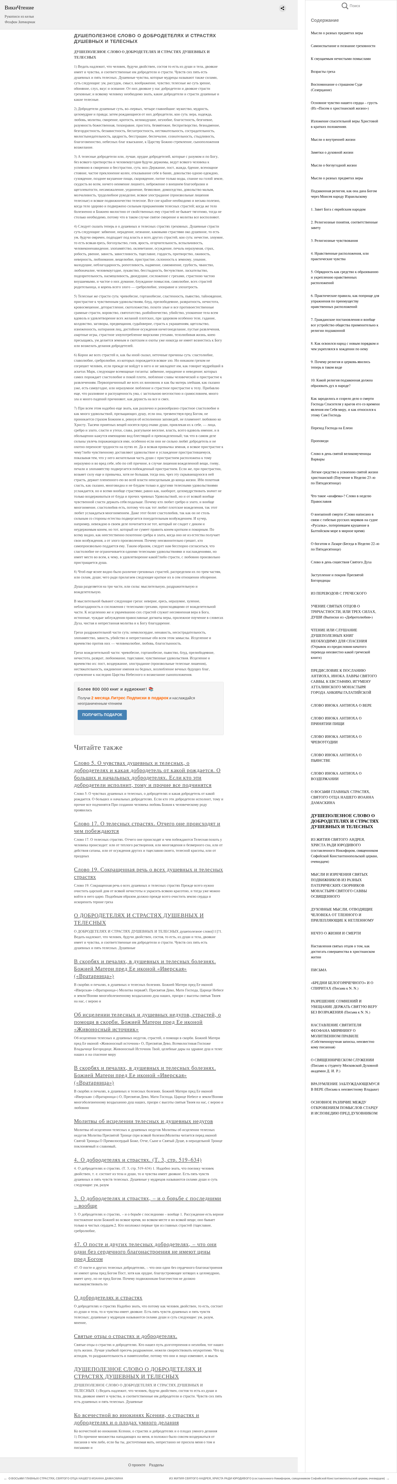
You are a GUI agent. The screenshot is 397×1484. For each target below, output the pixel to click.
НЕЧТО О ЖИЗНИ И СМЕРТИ (336, 933)
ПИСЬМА (319, 969)
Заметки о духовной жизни (332, 152)
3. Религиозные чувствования (334, 240)
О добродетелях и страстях (108, 1297)
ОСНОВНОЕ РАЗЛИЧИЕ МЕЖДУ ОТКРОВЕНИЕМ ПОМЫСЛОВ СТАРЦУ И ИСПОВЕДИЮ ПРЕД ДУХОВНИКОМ (344, 1107)
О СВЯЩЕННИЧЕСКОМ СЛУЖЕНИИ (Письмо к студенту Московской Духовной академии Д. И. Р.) (344, 1065)
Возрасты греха (323, 71)
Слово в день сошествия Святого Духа (341, 561)
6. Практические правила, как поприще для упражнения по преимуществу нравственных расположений (345, 301)
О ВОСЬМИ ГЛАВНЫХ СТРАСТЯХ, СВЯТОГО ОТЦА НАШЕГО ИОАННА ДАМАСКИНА (342, 797)
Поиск (350, 6)
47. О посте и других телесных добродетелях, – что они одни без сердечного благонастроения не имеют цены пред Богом (145, 1251)
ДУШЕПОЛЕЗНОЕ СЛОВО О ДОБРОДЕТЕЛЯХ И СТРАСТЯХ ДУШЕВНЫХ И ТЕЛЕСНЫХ (138, 1372)
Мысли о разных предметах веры (337, 32)
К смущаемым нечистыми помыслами (341, 58)
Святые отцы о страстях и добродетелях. (125, 1336)
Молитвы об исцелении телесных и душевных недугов (143, 1121)
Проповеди (320, 440)
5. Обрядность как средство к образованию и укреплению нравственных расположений (344, 277)
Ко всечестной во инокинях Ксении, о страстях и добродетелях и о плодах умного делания (136, 1418)
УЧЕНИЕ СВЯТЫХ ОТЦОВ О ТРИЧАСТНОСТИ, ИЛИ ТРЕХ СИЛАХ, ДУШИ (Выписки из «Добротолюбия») (343, 611)
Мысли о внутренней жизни (333, 139)
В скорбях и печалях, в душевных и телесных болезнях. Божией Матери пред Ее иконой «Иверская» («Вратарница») (145, 968)
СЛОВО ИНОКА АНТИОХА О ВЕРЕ (341, 705)
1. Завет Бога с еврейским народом (338, 209)
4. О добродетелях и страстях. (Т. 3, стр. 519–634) (138, 1159)
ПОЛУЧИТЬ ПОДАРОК (102, 715)
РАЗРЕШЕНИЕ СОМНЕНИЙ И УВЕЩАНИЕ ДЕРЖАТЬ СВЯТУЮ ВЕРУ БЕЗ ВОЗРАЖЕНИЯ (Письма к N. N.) (344, 1006)
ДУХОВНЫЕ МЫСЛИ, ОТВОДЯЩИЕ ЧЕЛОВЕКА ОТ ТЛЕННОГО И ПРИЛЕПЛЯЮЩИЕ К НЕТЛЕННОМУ (342, 915)
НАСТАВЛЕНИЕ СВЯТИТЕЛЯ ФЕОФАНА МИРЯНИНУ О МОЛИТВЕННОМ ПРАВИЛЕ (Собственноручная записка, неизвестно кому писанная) (342, 1035)
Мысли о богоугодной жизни (334, 165)
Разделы (156, 1465)
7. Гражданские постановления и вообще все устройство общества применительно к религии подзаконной (344, 325)
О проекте (136, 1465)
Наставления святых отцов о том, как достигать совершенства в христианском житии (343, 951)
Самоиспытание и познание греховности (343, 45)
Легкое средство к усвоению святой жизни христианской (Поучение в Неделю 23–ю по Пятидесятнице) (344, 477)
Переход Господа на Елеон (332, 427)
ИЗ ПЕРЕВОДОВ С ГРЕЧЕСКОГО (339, 593)
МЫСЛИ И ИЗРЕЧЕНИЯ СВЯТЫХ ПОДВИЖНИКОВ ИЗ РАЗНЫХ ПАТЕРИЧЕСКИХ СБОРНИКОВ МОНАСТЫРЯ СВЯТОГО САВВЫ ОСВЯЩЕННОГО (339, 885)
